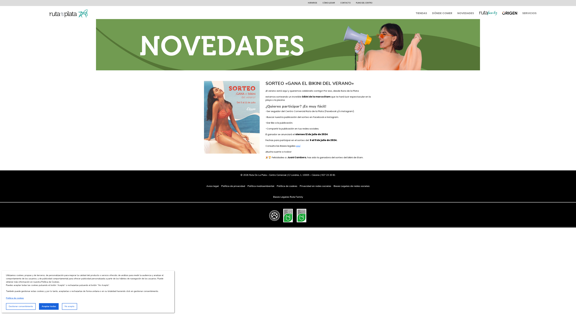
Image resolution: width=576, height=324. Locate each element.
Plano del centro (364, 3)
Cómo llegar (328, 3)
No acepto (69, 306)
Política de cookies (15, 298)
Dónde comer (442, 13)
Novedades (465, 13)
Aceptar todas (49, 306)
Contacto (345, 3)
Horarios (312, 3)
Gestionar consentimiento (21, 306)
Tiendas (421, 13)
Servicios (529, 13)
